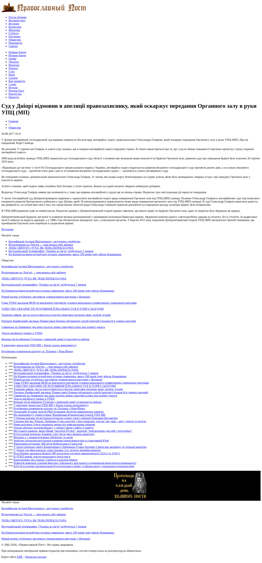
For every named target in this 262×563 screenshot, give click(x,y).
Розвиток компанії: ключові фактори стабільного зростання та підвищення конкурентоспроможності (75, 463)
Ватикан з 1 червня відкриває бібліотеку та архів (43, 437)
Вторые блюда (17, 55)
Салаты (13, 77)
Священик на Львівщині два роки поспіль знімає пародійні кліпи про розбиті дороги (53, 327)
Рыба (12, 74)
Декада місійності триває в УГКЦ (21, 333)
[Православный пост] (43, 11)
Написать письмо (35, 556)
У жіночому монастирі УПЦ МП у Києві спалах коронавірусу (39, 345)
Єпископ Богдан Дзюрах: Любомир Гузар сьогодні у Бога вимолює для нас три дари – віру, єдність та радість (80, 421)
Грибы (12, 58)
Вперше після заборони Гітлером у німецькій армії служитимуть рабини (45, 339)
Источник (7, 229)
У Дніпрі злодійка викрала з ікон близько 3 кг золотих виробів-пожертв (57, 450)
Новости (14, 97)
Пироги (13, 68)
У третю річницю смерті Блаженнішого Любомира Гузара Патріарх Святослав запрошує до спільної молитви (80, 446)
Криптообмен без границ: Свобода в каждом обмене (46, 459)
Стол (12, 71)
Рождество (15, 93)
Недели (13, 87)
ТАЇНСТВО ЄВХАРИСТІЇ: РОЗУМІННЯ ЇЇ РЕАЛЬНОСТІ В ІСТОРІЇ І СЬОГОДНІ (52, 308)
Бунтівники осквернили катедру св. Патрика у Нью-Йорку (37, 351)
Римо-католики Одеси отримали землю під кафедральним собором (54, 424)
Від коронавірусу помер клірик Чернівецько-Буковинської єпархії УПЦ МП (60, 414)
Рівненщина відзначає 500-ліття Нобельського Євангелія (48, 443)
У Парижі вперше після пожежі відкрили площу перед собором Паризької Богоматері (66, 418)
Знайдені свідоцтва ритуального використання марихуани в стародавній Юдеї (61, 440)
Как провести (17, 81)
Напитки (14, 65)
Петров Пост (16, 90)
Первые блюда (17, 52)
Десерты (14, 61)
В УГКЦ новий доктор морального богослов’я (42, 456)
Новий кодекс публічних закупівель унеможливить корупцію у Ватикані (45, 296)
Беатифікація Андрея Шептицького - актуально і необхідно (44, 241)
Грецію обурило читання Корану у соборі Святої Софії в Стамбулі (53, 427)
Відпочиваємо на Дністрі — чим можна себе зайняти (41, 244)
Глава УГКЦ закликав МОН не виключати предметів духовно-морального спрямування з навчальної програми (69, 302)
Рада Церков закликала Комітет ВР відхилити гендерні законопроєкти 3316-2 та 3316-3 (67, 453)
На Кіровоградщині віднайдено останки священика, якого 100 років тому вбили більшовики (65, 254)
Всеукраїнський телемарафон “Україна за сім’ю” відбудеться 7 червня (51, 251)
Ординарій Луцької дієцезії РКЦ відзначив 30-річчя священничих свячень (59, 411)
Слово (12, 84)
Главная (13, 121)
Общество (15, 127)
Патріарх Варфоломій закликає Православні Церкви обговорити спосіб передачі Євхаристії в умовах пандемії (68, 321)
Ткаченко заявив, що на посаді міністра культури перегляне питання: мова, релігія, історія (56, 314)
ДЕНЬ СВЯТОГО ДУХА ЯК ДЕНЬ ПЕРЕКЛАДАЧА (41, 247)
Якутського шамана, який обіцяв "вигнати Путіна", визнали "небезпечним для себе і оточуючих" (73, 430)
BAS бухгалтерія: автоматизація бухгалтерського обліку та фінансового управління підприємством (74, 466)
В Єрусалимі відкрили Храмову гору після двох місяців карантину (54, 434)
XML (20, 556)
